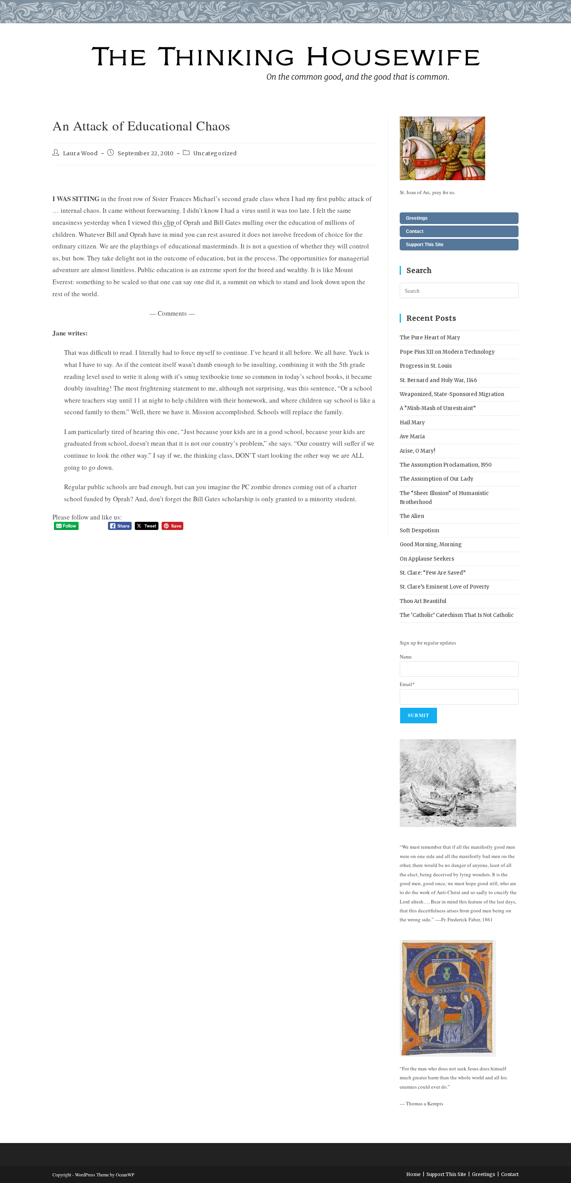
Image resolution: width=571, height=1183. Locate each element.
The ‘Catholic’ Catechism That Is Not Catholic (457, 615)
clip (169, 222)
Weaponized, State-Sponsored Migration (452, 394)
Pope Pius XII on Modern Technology (447, 352)
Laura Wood (80, 153)
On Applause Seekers (427, 559)
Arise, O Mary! (417, 451)
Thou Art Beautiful (423, 601)
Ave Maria (412, 436)
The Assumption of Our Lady (437, 479)
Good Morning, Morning (431, 544)
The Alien (412, 516)
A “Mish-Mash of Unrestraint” (438, 408)
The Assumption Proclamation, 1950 (446, 465)
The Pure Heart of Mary (430, 337)
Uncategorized (215, 153)
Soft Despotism (419, 530)
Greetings (417, 218)
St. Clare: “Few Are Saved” (433, 573)
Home (413, 1174)
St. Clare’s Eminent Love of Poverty (444, 587)
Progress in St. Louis (426, 366)
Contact (414, 231)
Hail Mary (412, 422)
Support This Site (425, 244)
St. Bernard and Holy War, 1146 (438, 380)
